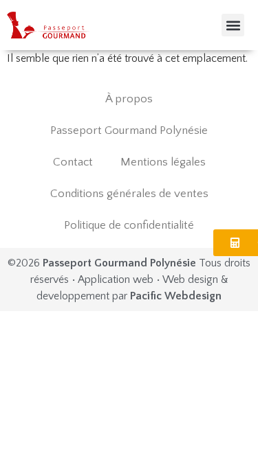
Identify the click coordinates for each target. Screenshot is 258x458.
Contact (73, 162)
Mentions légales (163, 162)
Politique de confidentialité (129, 225)
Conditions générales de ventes (129, 193)
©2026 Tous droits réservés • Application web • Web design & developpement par (129, 279)
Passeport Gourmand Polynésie (129, 130)
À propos (129, 99)
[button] (233, 25)
